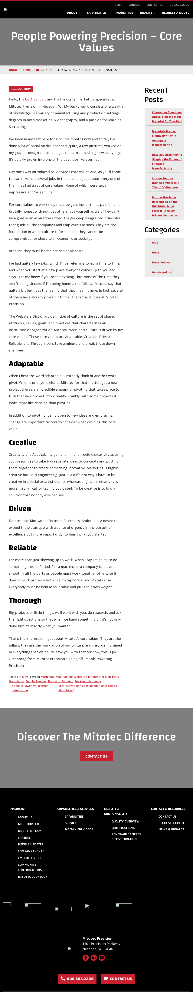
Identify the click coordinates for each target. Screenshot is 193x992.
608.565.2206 (179, 5)
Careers (134, 5)
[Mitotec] (22, 9)
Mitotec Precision (99, 677)
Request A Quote (175, 13)
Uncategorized (162, 272)
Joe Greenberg (35, 99)
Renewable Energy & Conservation (126, 836)
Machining (47, 677)
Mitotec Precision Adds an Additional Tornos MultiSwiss (87, 688)
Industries (124, 13)
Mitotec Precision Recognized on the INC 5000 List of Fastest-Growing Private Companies (165, 206)
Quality (146, 13)
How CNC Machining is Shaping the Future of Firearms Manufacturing (167, 162)
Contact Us (155, 5)
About (72, 13)
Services (71, 823)
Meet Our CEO (28, 824)
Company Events (31, 851)
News (118, 5)
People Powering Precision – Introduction (31, 688)
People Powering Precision (43, 681)
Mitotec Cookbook (32, 877)
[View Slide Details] (39, 914)
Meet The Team (29, 831)
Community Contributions (30, 867)
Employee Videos (31, 858)
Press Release (161, 262)
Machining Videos (79, 829)
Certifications (123, 828)
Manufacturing (65, 677)
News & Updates (31, 844)
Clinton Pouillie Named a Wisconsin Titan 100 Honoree (165, 183)
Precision (67, 681)
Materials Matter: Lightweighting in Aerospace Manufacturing (164, 138)
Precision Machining (88, 681)
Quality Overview (125, 821)
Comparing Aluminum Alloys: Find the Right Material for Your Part (167, 117)
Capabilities (96, 13)
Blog (27, 89)
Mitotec (82, 677)
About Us (25, 817)
